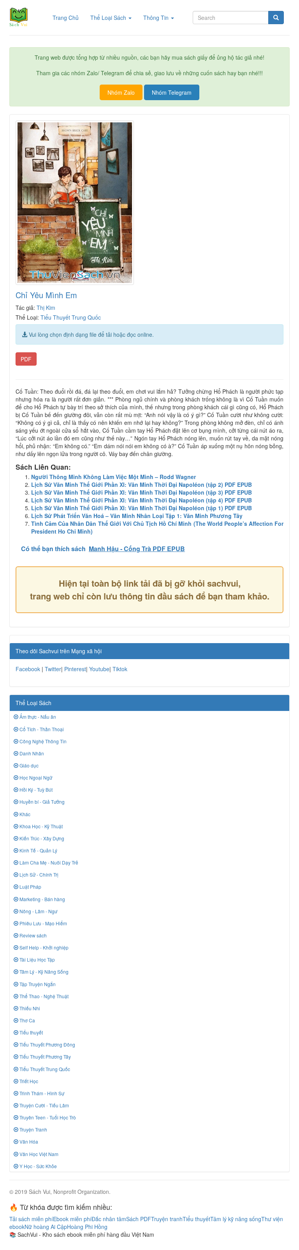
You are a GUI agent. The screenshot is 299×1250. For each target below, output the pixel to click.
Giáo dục (28, 765)
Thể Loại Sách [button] (109, 17)
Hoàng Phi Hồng (87, 1227)
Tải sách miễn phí (31, 1219)
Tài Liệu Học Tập (36, 959)
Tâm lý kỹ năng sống (235, 1219)
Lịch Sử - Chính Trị (38, 874)
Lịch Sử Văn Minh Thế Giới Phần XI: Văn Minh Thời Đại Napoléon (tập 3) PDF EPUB (141, 492)
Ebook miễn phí (72, 1219)
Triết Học (28, 1081)
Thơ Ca (26, 1020)
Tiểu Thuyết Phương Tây (44, 1056)
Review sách (32, 935)
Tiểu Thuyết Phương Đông (46, 1044)
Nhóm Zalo (121, 92)
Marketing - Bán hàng (41, 899)
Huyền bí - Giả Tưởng (41, 801)
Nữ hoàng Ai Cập (46, 1227)
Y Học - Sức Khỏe (37, 1166)
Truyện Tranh (32, 1129)
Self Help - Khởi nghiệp (43, 947)
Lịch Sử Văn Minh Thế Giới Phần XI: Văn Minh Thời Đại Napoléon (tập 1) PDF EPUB (141, 508)
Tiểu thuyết (30, 1032)
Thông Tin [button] (156, 17)
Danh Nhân (31, 753)
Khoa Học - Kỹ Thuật (40, 826)
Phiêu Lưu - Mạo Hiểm (42, 923)
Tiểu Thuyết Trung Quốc (70, 317)
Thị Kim (46, 307)
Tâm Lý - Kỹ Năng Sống (43, 971)
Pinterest (75, 669)
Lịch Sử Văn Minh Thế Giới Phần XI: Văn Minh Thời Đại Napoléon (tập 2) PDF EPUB (141, 484)
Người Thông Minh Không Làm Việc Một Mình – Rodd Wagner (113, 477)
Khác (24, 814)
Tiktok (120, 669)
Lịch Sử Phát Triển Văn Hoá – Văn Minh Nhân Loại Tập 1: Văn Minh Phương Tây (137, 516)
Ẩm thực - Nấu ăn (37, 716)
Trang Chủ (68, 17)
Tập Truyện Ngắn (37, 984)
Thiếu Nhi (29, 1008)
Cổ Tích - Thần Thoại (41, 729)
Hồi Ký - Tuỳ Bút (35, 789)
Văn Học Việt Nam (38, 1154)
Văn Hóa (28, 1141)
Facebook (28, 669)
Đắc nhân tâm (108, 1219)
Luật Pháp (29, 886)
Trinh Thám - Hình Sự (41, 1093)
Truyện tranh (167, 1219)
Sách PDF (138, 1219)
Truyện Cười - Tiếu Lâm (43, 1105)
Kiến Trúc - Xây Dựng (41, 838)
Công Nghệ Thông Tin (42, 741)
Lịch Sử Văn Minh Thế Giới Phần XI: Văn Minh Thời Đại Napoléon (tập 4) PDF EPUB (141, 500)
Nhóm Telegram (172, 92)
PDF (26, 359)
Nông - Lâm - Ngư (37, 911)
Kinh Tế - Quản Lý (37, 850)
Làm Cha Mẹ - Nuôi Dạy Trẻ (48, 862)
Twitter (53, 669)
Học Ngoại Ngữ (35, 777)
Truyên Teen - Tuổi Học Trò (47, 1117)
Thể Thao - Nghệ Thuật (43, 996)
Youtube (99, 669)
